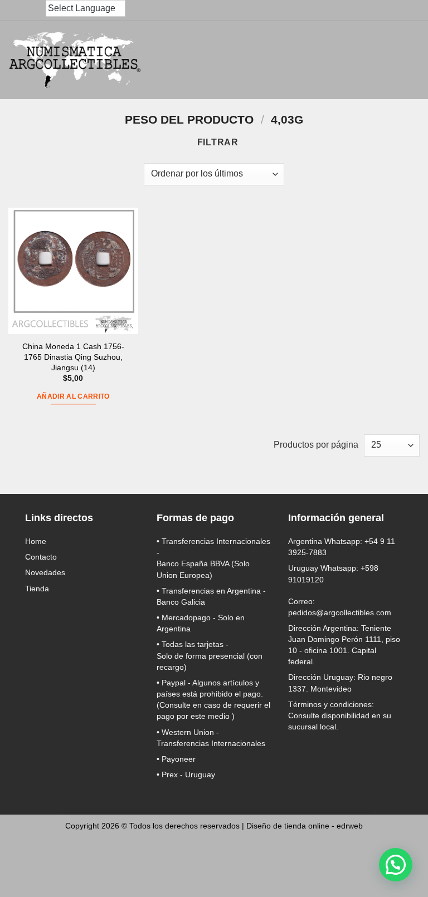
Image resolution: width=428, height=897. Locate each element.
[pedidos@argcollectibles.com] (15, 10)
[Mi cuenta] (356, 60)
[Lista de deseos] (381, 60)
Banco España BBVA (193, 563)
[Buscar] (307, 60)
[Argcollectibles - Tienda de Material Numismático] (75, 60)
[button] (332, 60)
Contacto (41, 556)
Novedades (45, 572)
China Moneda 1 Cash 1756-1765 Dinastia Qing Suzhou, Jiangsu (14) (73, 356)
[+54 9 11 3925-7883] (38, 10)
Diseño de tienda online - (304, 825)
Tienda (37, 588)
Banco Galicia (181, 601)
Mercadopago (186, 617)
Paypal (174, 682)
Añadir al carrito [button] (73, 396)
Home (35, 541)
